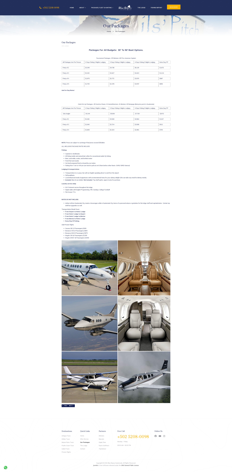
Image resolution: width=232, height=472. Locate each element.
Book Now (174, 7)
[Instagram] (164, 436)
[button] (82, 7)
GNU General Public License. (130, 465)
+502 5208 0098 (51, 7)
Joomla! (95, 465)
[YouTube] (160, 436)
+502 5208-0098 (133, 436)
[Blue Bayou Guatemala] (125, 7)
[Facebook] (156, 436)
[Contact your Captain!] (66, 97)
